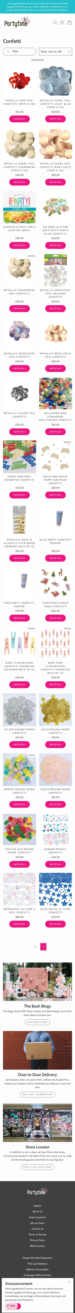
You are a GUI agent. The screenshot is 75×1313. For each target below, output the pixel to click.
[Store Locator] (37, 1123)
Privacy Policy (37, 1240)
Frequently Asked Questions (37, 1257)
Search (37, 1205)
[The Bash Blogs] (37, 982)
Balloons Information (37, 1269)
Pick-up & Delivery (37, 1263)
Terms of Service (37, 1234)
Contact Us (37, 1228)
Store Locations (37, 1217)
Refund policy (37, 1245)
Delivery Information (37, 1094)
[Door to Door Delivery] (37, 1050)
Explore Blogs (37, 1022)
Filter (15, 51)
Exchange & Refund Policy (37, 1275)
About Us (38, 1211)
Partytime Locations (37, 1167)
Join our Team (37, 1223)
